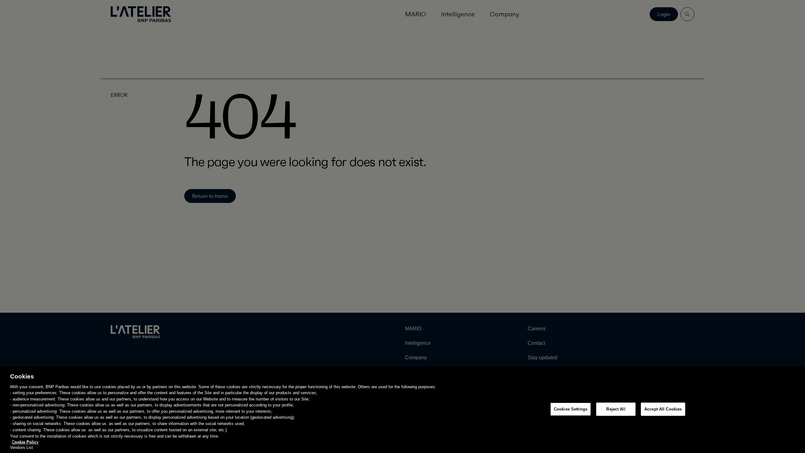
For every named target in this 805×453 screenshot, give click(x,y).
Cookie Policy (25, 441)
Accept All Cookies (663, 409)
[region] (402, 409)
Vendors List (21, 447)
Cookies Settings (570, 409)
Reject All (615, 409)
